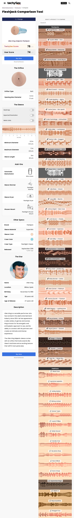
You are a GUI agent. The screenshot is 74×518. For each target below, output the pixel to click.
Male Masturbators (7, 8)
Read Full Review (19, 62)
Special (63, 3)
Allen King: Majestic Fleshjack (19, 41)
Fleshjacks (18, 8)
